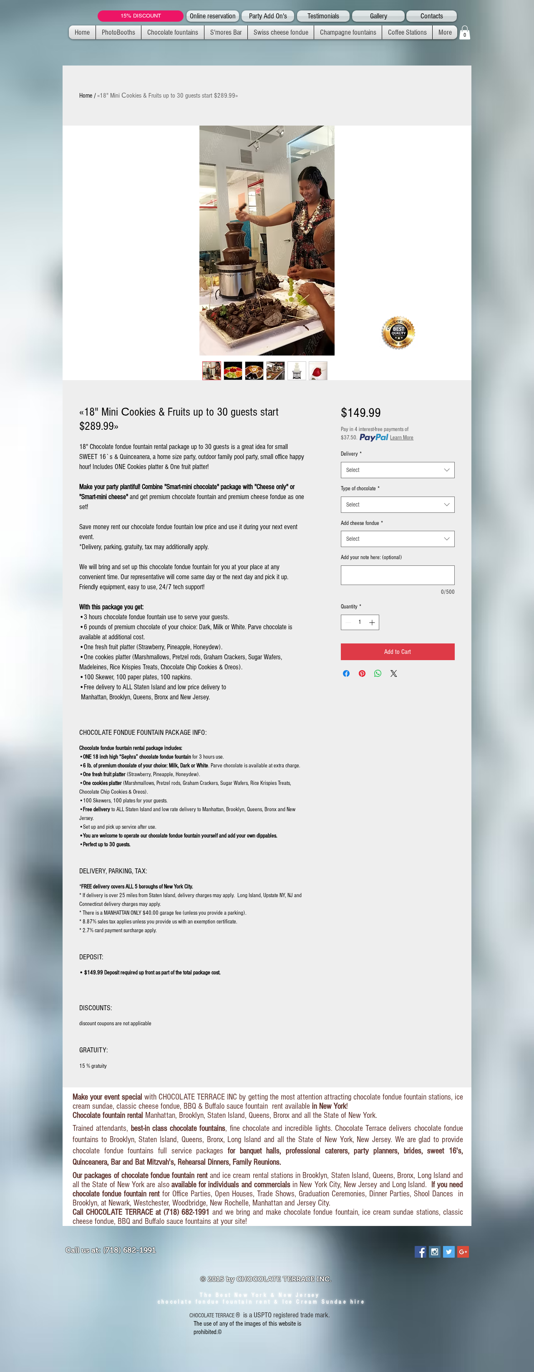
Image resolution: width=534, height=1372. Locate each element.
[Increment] (373, 622)
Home (85, 95)
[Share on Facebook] (346, 673)
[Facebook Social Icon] (420, 1252)
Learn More (401, 437)
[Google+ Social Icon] (463, 1252)
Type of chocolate (360, 488)
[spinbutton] (360, 622)
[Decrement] (347, 622)
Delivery (351, 454)
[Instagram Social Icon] (435, 1252)
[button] (465, 32)
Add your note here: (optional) (371, 557)
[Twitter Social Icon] (449, 1252)
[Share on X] (394, 673)
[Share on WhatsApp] (378, 673)
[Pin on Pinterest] (362, 673)
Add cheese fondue (362, 523)
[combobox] (398, 470)
